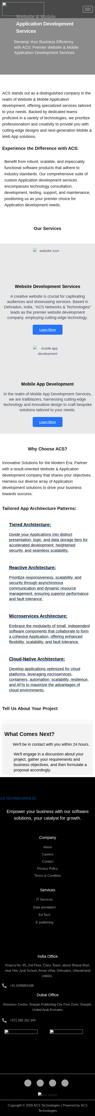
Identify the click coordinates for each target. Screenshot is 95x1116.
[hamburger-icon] (88, 9)
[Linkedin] (40, 1083)
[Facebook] (27, 1083)
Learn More (47, 330)
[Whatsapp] (64, 1083)
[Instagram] (52, 1083)
